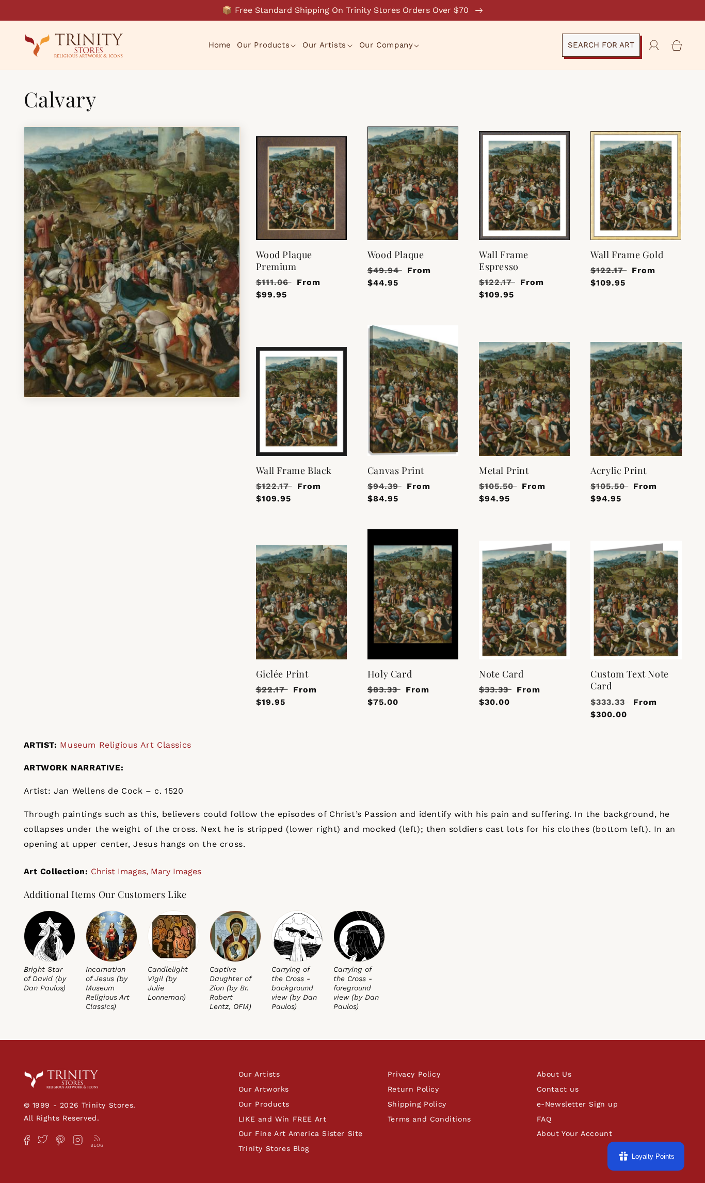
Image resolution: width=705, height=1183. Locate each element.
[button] (267, 45)
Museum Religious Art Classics (125, 745)
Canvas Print (395, 471)
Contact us (558, 1089)
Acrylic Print (618, 471)
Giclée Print (282, 674)
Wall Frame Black (294, 471)
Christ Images (118, 871)
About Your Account (575, 1133)
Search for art (601, 45)
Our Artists (259, 1074)
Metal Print (504, 471)
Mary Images (176, 871)
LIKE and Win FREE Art (282, 1119)
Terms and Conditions (429, 1119)
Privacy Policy (414, 1074)
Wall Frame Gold (626, 255)
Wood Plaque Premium (284, 261)
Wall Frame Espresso (503, 261)
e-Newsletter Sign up (577, 1104)
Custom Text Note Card (629, 680)
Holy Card (389, 674)
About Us (554, 1074)
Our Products (264, 1104)
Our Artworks (263, 1089)
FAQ (544, 1119)
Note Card (501, 674)
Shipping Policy (417, 1104)
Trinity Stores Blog (273, 1148)
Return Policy (413, 1089)
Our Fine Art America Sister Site (300, 1133)
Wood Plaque (395, 255)
